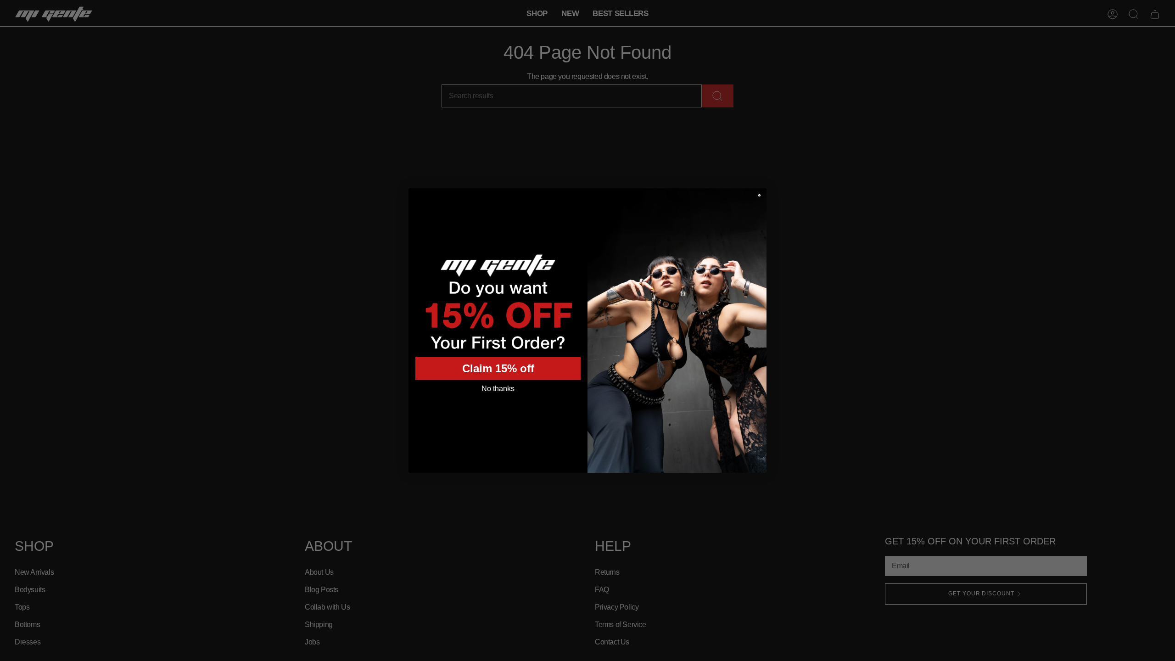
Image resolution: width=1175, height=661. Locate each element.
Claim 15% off (498, 368)
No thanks (498, 388)
